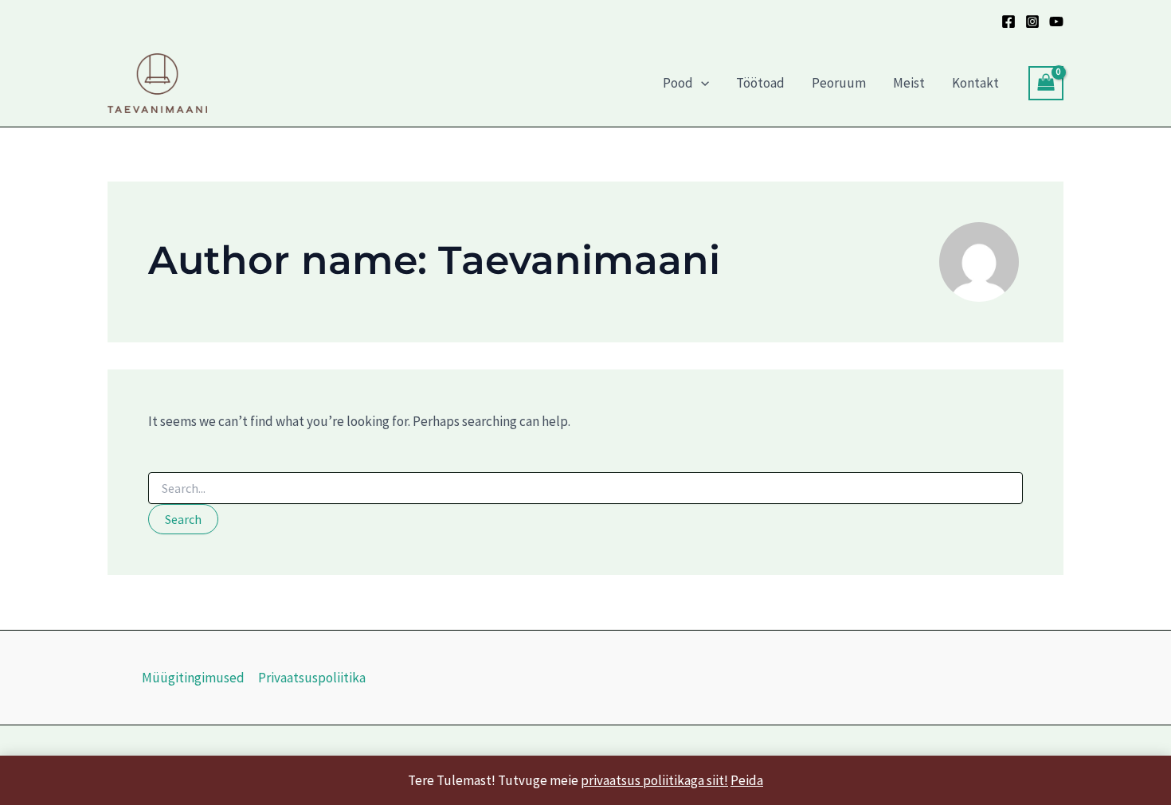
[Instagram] (1032, 21)
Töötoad (760, 83)
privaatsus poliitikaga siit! (654, 780)
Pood (678, 83)
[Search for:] (585, 489)
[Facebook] (1008, 21)
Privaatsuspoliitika (312, 677)
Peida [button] (746, 780)
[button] (701, 83)
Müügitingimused (193, 677)
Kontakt (975, 83)
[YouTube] (1056, 21)
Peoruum (839, 83)
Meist (909, 83)
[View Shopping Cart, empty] (1045, 83)
